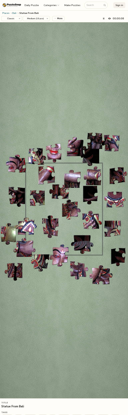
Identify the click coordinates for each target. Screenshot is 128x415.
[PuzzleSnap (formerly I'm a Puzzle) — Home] (12, 5)
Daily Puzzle (31, 5)
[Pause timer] (103, 18)
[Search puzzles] (104, 5)
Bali (14, 13)
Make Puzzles (72, 5)
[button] (52, 5)
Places (6, 13)
